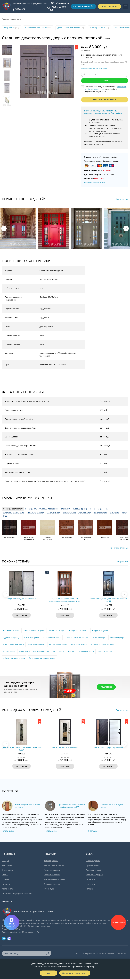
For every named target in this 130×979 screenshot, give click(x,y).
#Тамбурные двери (11, 630)
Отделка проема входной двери (112, 805)
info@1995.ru (62, 3)
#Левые (71, 651)
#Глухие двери (99, 637)
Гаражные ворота (52, 874)
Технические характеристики (94, 68)
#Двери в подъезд (11, 637)
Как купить (7, 865)
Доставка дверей (94, 870)
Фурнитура (49, 888)
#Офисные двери (31, 637)
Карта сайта (7, 888)
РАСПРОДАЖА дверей (54, 865)
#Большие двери (86, 651)
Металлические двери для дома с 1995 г (30, 4)
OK (48, 973)
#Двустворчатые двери (35, 630)
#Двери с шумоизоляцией (77, 637)
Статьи (5, 874)
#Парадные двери (36, 644)
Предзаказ (21, 615)
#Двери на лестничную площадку (34, 651)
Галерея (89, 888)
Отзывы (5, 879)
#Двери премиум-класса (14, 658)
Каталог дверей (51, 860)
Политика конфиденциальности (17, 893)
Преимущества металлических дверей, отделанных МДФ (71, 805)
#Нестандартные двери (13, 644)
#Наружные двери (100, 630)
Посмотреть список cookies (74, 973)
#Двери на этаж (105, 651)
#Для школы (58, 651)
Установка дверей (94, 874)
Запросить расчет (109, 6)
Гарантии (90, 879)
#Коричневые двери (58, 644)
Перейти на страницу (118, 548)
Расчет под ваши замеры (104, 100)
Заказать (104, 81)
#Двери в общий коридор (102, 644)
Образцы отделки (52, 884)
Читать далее (8, 831)
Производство (92, 865)
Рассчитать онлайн (83, 6)
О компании (7, 870)
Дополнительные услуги (94, 182)
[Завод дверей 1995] (6, 6)
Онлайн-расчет (93, 860)
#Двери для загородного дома (42, 658)
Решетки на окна (52, 870)
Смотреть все (122, 199)
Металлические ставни (55, 879)
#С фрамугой (9, 651)
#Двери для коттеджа (78, 630)
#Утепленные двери (52, 637)
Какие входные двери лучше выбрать (27, 805)
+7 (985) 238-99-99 (58, 8)
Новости (6, 884)
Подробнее (106, 687)
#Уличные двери (56, 630)
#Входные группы (79, 644)
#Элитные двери (117, 637)
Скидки (5, 860)
